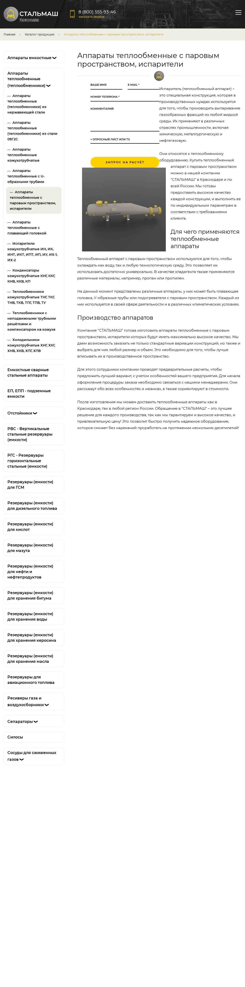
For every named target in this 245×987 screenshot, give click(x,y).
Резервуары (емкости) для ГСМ (30, 485)
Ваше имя (98, 85)
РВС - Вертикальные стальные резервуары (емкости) (29, 434)
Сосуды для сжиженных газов (31, 756)
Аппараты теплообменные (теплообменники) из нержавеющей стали (26, 104)
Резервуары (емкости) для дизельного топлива (32, 506)
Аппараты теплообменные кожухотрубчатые (23, 155)
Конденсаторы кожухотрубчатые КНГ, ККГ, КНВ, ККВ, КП (31, 276)
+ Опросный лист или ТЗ (110, 139)
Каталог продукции (39, 34)
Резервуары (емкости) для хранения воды (30, 617)
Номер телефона (105, 97)
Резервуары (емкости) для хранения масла (30, 659)
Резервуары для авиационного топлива (31, 680)
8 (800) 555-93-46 (97, 12)
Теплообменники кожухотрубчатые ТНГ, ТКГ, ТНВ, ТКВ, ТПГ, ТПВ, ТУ (31, 297)
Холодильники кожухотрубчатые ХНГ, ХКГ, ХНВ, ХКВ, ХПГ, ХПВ (31, 345)
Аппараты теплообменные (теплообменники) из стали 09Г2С (32, 130)
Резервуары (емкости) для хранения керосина (31, 638)
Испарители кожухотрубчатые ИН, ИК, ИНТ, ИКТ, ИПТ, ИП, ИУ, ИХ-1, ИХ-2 (32, 251)
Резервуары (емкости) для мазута (30, 548)
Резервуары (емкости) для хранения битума (30, 595)
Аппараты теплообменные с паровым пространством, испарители (33, 200)
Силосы (15, 737)
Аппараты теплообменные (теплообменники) (29, 79)
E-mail (133, 85)
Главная (9, 34)
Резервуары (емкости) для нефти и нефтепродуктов (30, 571)
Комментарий (102, 109)
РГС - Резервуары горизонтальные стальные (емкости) (27, 461)
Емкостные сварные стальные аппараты (28, 373)
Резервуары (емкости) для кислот (30, 527)
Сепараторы (22, 721)
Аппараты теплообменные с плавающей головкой (26, 227)
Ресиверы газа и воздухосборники (28, 701)
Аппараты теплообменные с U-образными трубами (26, 176)
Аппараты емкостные (32, 58)
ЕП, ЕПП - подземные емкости (29, 394)
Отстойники (22, 413)
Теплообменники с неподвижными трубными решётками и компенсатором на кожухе (31, 321)
